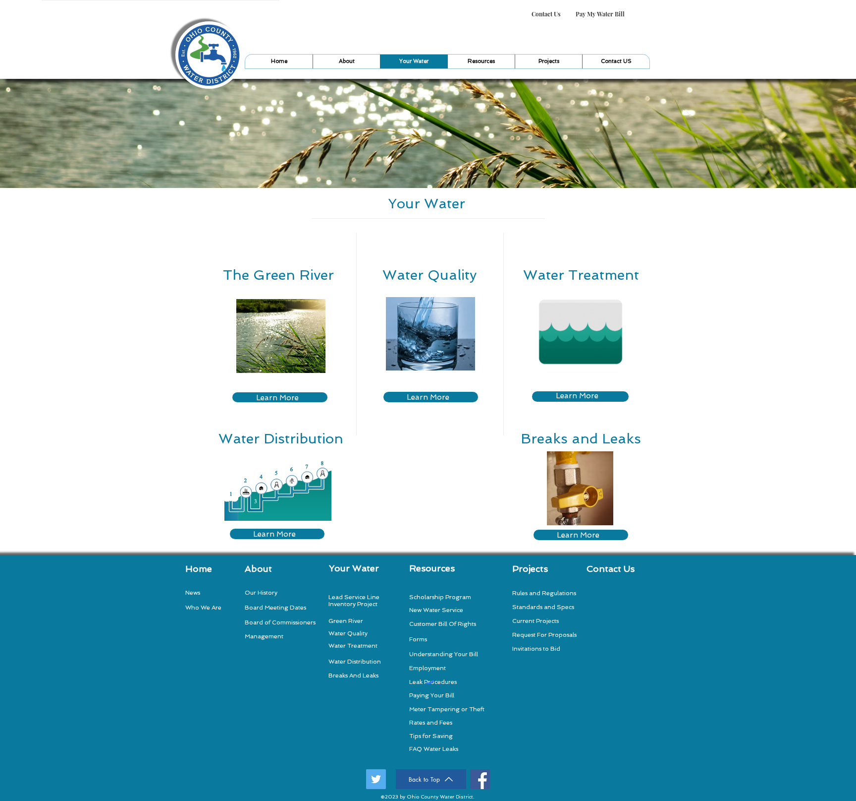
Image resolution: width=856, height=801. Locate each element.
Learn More (277, 397)
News (192, 592)
